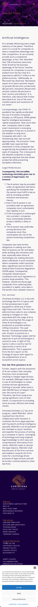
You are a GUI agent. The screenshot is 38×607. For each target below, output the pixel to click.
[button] (35, 568)
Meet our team (10, 508)
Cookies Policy (10, 550)
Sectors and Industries (14, 525)
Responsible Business (13, 511)
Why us (6, 506)
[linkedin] (14, 493)
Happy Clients (9, 559)
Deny (19, 593)
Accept (19, 587)
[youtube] (28, 493)
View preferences (19, 599)
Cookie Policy (13, 604)
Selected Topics (10, 529)
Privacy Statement (23, 604)
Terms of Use (9, 543)
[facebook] (10, 493)
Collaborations (10, 561)
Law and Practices (11, 522)
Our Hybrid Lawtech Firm (15, 504)
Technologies (9, 527)
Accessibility (9, 553)
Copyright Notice (11, 546)
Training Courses (11, 534)
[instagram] (19, 493)
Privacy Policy (9, 548)
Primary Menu (34, 4)
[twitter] (23, 493)
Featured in (8, 513)
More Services (9, 532)
